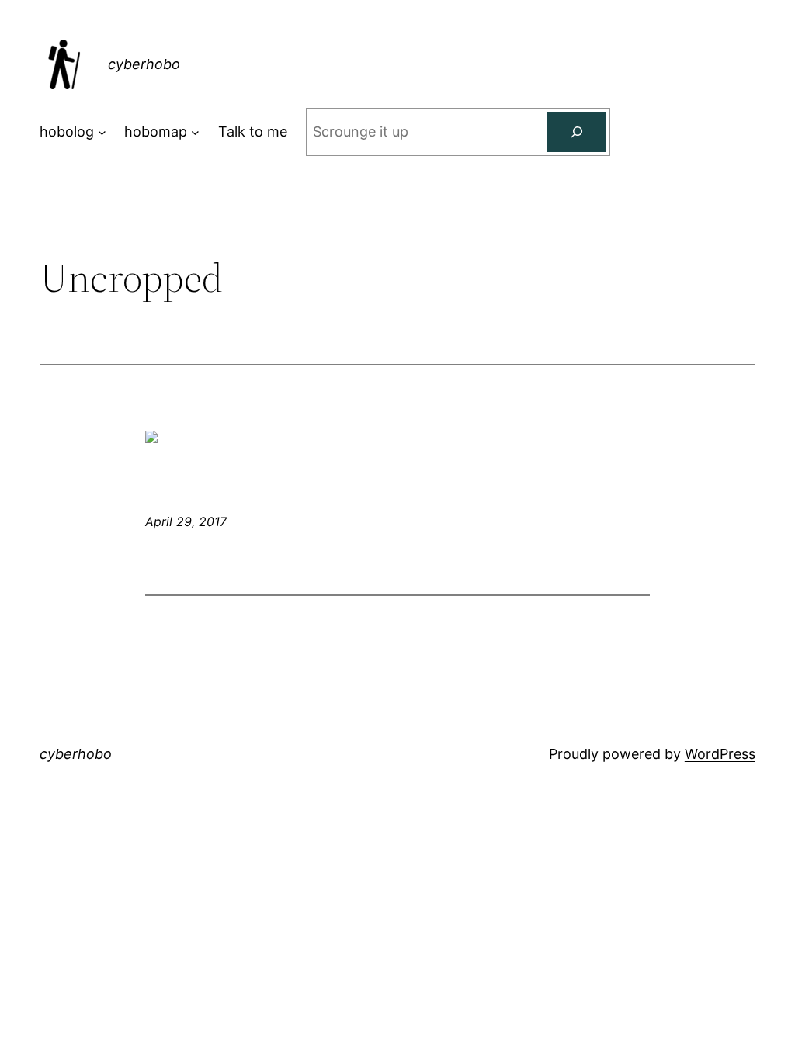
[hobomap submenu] (195, 132)
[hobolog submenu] (102, 132)
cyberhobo (144, 64)
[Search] (576, 132)
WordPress (720, 754)
